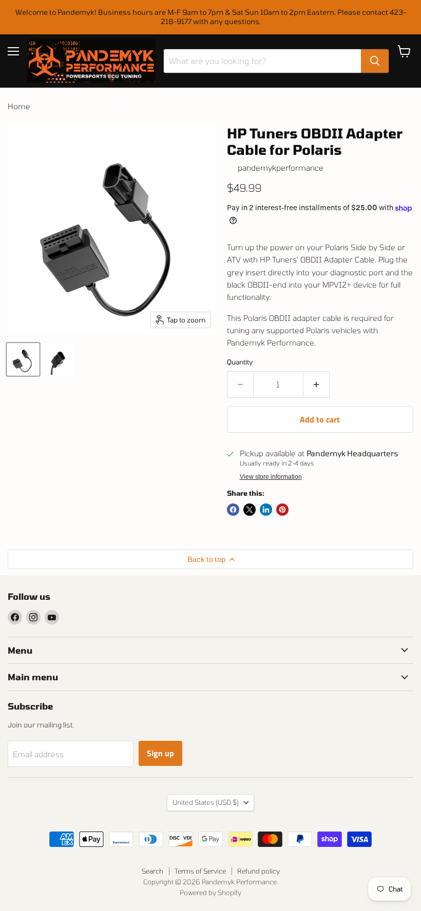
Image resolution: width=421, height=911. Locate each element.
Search (152, 871)
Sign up (160, 753)
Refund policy (258, 871)
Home (19, 106)
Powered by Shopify (210, 892)
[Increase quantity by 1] (316, 384)
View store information (271, 476)
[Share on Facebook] (233, 509)
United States (206, 802)
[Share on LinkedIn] (266, 509)
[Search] (375, 61)
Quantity (240, 362)
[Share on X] (249, 509)
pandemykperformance (280, 167)
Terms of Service (200, 871)
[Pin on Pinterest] (282, 509)
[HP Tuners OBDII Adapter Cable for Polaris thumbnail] (23, 359)
